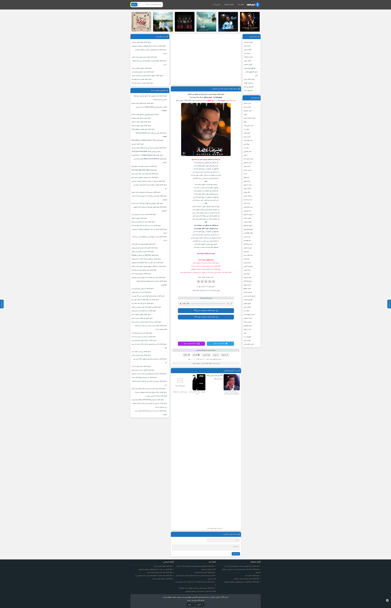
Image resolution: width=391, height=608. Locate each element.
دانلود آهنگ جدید (230, 101)
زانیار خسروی (248, 185)
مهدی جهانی (247, 303)
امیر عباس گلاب (248, 126)
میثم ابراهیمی (248, 326)
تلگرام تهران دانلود (219, 367)
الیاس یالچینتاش (249, 344)
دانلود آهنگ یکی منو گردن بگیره (141, 355)
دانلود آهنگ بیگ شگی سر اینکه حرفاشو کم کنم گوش (148, 263)
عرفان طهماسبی (248, 233)
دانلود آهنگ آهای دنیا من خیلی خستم (143, 370)
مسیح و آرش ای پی (249, 296)
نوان (245, 333)
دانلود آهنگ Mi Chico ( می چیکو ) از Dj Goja (145, 255)
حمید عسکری (248, 163)
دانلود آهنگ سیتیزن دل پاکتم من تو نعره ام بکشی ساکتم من (149, 383)
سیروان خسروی (248, 214)
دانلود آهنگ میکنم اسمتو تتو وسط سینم (144, 340)
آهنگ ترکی (247, 46)
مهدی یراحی (247, 307)
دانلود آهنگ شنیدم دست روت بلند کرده (144, 337)
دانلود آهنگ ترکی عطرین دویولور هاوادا (143, 129)
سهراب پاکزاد (247, 218)
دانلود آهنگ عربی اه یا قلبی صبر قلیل (143, 251)
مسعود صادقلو (248, 226)
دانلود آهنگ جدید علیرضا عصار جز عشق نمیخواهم (206, 269)
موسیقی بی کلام (249, 87)
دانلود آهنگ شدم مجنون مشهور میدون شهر (145, 177)
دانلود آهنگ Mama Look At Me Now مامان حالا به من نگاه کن (150, 161)
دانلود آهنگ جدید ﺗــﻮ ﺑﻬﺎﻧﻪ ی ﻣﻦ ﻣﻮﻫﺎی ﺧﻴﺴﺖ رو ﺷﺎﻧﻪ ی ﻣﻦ (149, 238)
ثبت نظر (235, 578)
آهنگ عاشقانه (228, 5)
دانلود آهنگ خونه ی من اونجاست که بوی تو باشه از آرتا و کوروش (149, 198)
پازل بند (246, 148)
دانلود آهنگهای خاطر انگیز (214, 383)
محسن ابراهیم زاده (249, 315)
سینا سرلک (247, 203)
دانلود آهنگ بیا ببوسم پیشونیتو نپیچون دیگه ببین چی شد (150, 361)
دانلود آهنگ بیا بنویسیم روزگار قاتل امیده (144, 377)
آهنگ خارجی (247, 50)
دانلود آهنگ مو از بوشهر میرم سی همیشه (144, 270)
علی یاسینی (247, 237)
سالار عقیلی (247, 192)
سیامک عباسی (248, 196)
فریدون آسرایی (248, 266)
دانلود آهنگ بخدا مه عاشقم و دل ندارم (143, 222)
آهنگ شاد (240, 5)
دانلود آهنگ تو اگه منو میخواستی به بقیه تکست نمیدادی (149, 374)
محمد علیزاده (248, 277)
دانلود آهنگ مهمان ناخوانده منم (141, 315)
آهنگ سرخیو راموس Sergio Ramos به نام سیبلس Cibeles (151, 109)
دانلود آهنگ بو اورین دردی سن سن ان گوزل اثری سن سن (149, 148)
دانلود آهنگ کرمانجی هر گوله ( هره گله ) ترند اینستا (147, 203)
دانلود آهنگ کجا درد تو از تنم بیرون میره (144, 214)
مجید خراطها (247, 289)
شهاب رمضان (248, 222)
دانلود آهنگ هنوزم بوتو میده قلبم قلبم (144, 244)
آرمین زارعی (247, 137)
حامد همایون (248, 152)
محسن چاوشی (248, 318)
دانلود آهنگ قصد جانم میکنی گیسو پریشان (145, 248)
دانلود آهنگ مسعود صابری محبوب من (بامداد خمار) (147, 76)
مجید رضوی (247, 285)
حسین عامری (248, 170)
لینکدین (205, 379)
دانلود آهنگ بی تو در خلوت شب (141, 352)
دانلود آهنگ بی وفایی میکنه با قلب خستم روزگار (146, 259)
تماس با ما (216, 5)
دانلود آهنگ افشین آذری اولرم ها (142, 79)
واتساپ (195, 379)
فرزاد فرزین (247, 263)
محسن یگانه (247, 322)
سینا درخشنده (248, 200)
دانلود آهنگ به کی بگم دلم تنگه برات (143, 303)
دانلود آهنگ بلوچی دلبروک (139, 218)
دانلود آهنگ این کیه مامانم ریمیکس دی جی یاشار (146, 322)
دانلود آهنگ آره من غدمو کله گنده (142, 333)
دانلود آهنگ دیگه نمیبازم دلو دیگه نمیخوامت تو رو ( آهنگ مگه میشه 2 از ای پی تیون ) (151, 394)
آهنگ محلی (247, 61)
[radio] (213, 282)
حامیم (245, 155)
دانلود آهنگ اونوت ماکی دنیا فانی (141, 122)
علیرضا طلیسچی (248, 229)
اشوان (245, 114)
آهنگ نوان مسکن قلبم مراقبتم (141, 118)
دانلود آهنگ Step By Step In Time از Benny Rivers (147, 140)
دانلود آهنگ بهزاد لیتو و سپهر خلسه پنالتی (144, 57)
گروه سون (247, 274)
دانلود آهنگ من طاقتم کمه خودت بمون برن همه (146, 307)
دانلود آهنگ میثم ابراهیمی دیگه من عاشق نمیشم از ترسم (150, 51)
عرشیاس (246, 251)
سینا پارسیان (247, 211)
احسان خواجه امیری (249, 118)
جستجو (134, 4)
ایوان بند (246, 129)
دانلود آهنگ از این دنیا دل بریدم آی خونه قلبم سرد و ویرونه (151, 412)
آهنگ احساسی (248, 42)
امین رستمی (247, 103)
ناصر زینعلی (247, 329)
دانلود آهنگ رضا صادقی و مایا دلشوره (143, 103)
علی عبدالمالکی (248, 244)
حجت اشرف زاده (248, 159)
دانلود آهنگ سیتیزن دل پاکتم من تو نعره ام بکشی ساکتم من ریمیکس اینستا (149, 405)
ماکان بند (246, 311)
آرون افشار (247, 133)
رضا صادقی (247, 181)
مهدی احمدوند (248, 300)
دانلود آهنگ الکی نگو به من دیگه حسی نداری (145, 174)
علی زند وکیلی (248, 248)
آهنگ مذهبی (248, 64)
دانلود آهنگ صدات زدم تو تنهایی (141, 292)
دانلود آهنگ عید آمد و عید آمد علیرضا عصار (206, 263)
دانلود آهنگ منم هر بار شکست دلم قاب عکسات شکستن (149, 181)
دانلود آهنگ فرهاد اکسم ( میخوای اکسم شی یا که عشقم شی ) (149, 62)
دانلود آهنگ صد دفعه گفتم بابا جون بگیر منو (145, 300)
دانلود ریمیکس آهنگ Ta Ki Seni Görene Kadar (146, 152)
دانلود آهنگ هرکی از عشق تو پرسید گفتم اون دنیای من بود (150, 186)
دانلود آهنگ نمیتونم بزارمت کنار (141, 274)
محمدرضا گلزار (248, 281)
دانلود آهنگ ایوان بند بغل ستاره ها (142, 83)
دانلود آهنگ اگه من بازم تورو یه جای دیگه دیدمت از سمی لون (149, 346)
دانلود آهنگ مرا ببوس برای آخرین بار (143, 289)
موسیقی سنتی (248, 90)
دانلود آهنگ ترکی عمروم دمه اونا (141, 126)
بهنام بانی (246, 144)
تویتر (214, 379)
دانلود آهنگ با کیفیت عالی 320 (204, 322)
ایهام (245, 122)
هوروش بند (247, 337)
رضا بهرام (246, 177)
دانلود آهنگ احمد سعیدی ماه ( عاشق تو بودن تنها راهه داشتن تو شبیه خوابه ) (150, 98)
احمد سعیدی (247, 111)
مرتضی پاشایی (248, 292)
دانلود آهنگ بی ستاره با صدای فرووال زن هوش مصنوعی (149, 46)
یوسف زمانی (247, 340)
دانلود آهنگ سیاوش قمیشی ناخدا (142, 68)
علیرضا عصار (221, 101)
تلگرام (185, 379)
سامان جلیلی (247, 188)
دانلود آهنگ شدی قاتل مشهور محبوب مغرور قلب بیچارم (149, 266)
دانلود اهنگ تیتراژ (249, 79)
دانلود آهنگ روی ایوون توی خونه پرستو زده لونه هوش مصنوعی (150, 209)
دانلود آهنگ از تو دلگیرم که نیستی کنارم (144, 311)
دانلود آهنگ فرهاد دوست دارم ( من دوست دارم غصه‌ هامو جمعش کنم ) (151, 327)
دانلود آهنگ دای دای (138, 144)
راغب (245, 174)
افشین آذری (247, 107)
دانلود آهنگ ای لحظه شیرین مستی (142, 318)
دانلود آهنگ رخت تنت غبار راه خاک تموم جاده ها (146, 226)
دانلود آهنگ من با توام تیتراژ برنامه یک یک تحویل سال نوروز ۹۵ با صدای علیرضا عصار (206, 272)
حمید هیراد (247, 166)
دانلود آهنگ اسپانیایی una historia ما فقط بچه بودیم (148, 400)
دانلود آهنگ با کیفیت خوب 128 (204, 329)
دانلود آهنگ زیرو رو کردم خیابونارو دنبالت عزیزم (146, 192)
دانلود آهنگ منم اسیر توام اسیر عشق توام (144, 166)
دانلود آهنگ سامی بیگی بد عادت (141, 366)
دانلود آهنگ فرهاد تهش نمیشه (141, 42)
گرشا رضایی (247, 270)
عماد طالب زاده (248, 255)
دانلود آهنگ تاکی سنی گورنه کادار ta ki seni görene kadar (151, 135)
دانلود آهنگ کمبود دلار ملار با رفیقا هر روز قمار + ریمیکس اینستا (149, 231)
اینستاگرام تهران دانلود (190, 367)
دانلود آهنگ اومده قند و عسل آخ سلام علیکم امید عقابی (149, 389)
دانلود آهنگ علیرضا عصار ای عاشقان (224, 89)
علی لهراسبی (247, 240)
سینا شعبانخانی (248, 207)
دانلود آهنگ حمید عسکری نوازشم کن (143, 72)
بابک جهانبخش (248, 140)
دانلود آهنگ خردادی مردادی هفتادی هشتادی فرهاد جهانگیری (151, 283)
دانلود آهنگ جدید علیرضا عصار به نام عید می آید (206, 266)
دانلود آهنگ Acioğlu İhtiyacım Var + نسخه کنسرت (147, 155)
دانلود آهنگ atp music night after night (144, 170)
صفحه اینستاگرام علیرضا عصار (206, 254)
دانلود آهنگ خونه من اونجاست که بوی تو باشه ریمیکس (149, 277)
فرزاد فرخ (246, 259)
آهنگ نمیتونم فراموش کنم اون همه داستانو (145, 114)
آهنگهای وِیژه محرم (249, 68)
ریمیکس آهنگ (248, 83)
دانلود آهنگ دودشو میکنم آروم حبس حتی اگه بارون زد (148, 296)
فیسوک (223, 379)
